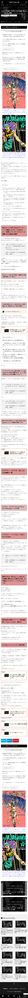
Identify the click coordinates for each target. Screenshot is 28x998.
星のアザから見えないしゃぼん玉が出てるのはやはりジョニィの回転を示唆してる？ (14, 203)
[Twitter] (4, 740)
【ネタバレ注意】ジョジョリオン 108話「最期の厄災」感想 (20, 947)
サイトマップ (22, 988)
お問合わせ (5, 988)
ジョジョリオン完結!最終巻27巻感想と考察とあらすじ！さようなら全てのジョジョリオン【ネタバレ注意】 (7, 932)
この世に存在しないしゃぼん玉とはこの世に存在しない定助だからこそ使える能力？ (14, 195)
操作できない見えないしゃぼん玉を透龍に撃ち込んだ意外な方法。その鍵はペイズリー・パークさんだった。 (13, 215)
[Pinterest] (16, 740)
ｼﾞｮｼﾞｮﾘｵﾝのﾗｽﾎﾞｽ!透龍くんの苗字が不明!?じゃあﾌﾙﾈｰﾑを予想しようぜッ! (17, 676)
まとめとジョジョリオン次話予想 (9, 220)
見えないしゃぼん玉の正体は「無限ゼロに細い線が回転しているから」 (14, 192)
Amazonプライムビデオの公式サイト (10, 787)
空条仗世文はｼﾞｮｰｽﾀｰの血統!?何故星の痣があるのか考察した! (17, 453)
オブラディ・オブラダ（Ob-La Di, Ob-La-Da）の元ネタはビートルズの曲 (14, 209)
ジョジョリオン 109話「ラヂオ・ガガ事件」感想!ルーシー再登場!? (7, 948)
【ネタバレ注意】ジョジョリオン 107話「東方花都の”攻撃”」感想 (7, 962)
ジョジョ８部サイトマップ (16, 732)
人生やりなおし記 (14, 2)
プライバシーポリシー (14, 988)
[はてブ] (9, 740)
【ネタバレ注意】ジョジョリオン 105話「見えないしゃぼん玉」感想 (20, 977)
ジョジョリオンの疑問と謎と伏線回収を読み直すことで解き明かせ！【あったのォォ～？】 (18, 723)
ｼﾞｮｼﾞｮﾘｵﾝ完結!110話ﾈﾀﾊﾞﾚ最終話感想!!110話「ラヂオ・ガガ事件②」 (21, 931)
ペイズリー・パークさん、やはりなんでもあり (11, 211)
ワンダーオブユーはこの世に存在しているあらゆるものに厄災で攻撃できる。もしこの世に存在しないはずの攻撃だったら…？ (14, 199)
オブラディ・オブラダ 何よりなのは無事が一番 (12, 206)
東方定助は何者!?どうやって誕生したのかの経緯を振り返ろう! (17, 330)
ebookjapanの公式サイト (8, 49)
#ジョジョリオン (13, 15)
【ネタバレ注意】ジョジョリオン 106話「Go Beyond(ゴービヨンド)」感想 (18, 713)
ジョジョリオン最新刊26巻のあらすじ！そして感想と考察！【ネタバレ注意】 (21, 962)
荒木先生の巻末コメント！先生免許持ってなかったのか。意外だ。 (13, 218)
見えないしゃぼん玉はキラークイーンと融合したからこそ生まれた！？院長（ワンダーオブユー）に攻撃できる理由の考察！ (13, 189)
